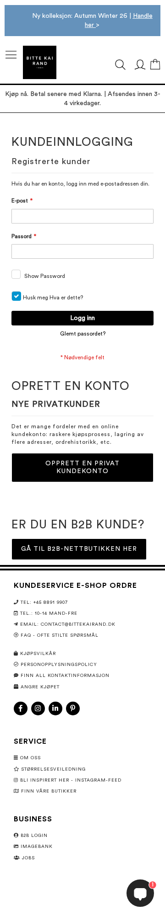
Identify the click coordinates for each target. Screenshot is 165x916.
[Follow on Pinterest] (73, 708)
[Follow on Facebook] (21, 708)
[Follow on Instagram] (38, 708)
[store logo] (39, 62)
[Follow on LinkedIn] (55, 708)
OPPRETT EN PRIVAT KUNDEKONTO (82, 467)
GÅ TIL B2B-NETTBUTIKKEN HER (79, 549)
